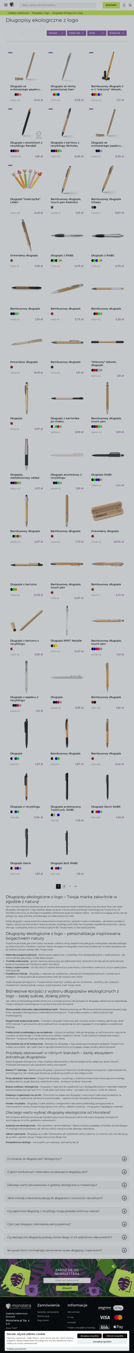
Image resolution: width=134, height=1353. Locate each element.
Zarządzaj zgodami (102, 1342)
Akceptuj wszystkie (89, 1336)
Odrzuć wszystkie (115, 1336)
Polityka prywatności (16, 1349)
